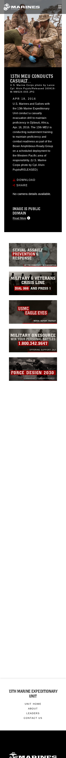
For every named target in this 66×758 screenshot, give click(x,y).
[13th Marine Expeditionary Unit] (21, 7)
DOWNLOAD (26, 179)
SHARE (21, 185)
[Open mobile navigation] (60, 6)
